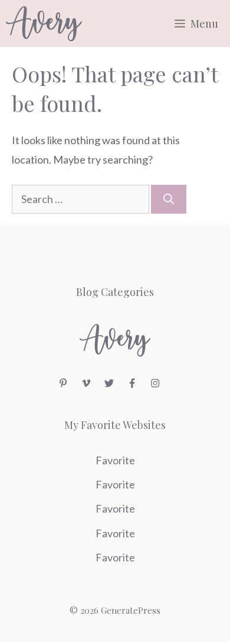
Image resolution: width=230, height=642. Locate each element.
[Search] (168, 199)
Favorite (115, 460)
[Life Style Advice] (44, 23)
